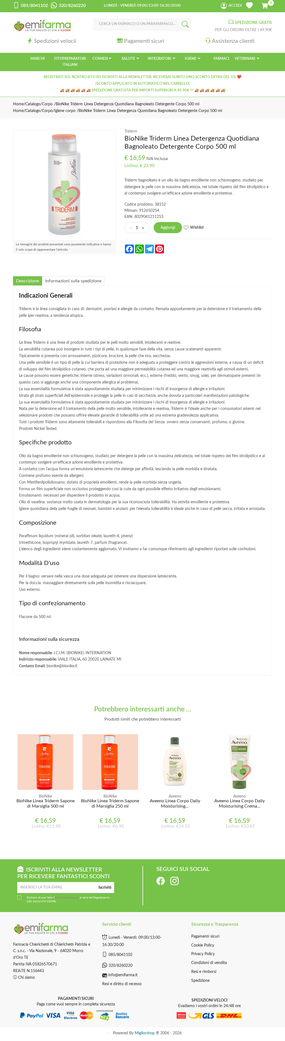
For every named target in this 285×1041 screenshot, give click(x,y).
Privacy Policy (203, 954)
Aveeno (175, 796)
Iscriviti (105, 888)
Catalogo (32, 104)
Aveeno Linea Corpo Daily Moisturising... (175, 803)
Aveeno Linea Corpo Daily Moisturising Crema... (239, 803)
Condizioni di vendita (209, 963)
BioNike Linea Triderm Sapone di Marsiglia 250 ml (110, 803)
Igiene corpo (64, 111)
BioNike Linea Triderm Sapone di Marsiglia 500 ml (45, 803)
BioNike (45, 796)
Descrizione (27, 281)
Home (18, 104)
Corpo (47, 104)
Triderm (130, 131)
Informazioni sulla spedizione (73, 281)
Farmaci (221, 59)
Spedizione (200, 981)
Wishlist (197, 228)
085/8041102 (120, 955)
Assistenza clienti (233, 41)
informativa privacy (67, 897)
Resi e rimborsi (203, 972)
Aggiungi (168, 228)
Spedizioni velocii (55, 41)
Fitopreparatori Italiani (70, 62)
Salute (129, 59)
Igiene (191, 59)
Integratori (160, 59)
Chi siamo (26, 978)
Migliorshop (145, 1033)
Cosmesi (100, 59)
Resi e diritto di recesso (122, 984)
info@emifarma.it (122, 975)
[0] (265, 4)
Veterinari (245, 59)
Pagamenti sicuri (144, 41)
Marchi (37, 59)
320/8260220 (120, 966)
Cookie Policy (202, 945)
